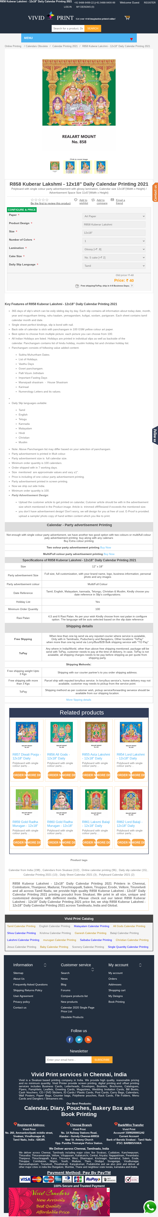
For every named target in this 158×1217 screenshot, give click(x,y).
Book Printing (116, 1001)
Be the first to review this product (51, 203)
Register (150, 2)
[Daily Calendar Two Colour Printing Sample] (85, 167)
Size (12, 231)
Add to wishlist (83, 202)
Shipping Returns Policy (27, 990)
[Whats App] (150, 1207)
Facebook (69, 1039)
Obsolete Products (72, 1017)
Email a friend (120, 200)
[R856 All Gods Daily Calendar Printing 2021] (61, 735)
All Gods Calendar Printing (129, 926)
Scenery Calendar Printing (88, 946)
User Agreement (23, 996)
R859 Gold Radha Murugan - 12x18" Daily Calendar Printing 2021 (25, 827)
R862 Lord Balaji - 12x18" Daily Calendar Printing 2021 (130, 827)
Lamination (17, 247)
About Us (18, 978)
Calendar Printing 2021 (38, 874)
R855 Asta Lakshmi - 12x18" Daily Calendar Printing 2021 (96, 760)
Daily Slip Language (22, 264)
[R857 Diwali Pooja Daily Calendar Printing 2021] (27, 735)
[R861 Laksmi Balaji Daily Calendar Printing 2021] (96, 803)
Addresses (114, 984)
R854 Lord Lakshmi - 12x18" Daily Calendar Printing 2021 (131, 760)
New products (69, 1001)
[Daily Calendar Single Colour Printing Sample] (70, 167)
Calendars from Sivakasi (57, 870)
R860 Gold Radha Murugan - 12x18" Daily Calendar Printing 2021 (60, 827)
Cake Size (16, 256)
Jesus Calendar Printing (21, 946)
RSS (88, 1039)
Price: (119, 280)
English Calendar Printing (54, 926)
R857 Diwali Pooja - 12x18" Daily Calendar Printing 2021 (27, 760)
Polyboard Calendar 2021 (114, 874)
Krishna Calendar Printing (55, 933)
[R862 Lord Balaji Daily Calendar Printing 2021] (131, 803)
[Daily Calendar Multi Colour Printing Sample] (101, 167)
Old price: (122, 275)
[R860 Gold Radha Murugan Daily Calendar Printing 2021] (61, 803)
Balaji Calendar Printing (124, 933)
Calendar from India (21, 870)
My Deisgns (115, 996)
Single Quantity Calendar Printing (128, 946)
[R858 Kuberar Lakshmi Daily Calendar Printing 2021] (54, 167)
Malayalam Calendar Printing (91, 926)
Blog (63, 984)
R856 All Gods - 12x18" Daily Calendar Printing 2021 (59, 760)
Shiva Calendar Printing (21, 933)
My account (115, 972)
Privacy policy (21, 1001)
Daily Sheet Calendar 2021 (76, 874)
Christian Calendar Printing (132, 939)
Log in (68, 7)
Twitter (79, 1039)
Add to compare (102, 200)
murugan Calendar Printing (59, 939)
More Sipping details (78, 699)
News (64, 978)
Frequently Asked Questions (30, 984)
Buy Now (105, 547)
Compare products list (74, 996)
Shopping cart (116, 990)
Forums (65, 990)
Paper (13, 214)
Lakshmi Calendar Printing (23, 939)
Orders (112, 978)
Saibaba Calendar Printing (96, 939)
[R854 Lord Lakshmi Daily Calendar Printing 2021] (131, 735)
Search (65, 972)
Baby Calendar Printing (54, 946)
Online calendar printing (96, 870)
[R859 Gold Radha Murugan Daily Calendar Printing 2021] (27, 803)
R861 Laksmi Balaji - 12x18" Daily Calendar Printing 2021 (96, 827)
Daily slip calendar (130, 870)
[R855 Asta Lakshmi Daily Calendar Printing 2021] (96, 735)
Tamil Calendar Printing (21, 926)
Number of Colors (21, 239)
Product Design (19, 223)
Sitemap (18, 972)
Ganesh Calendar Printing (90, 933)
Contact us (19, 1007)
